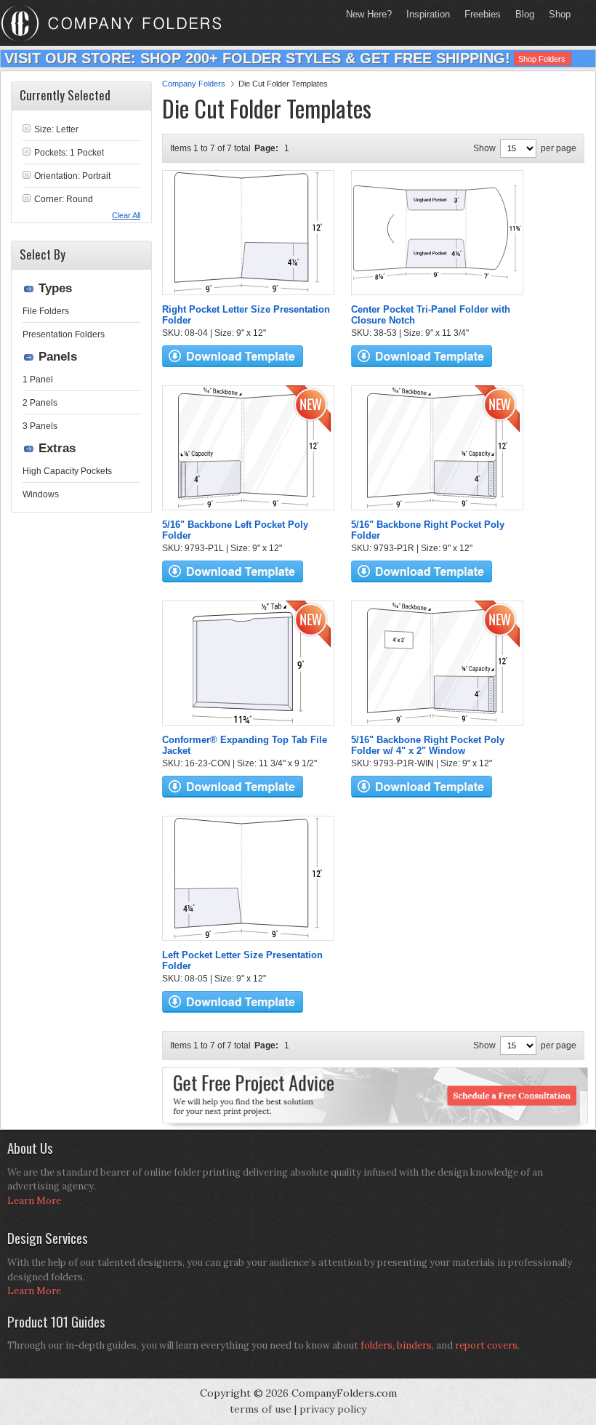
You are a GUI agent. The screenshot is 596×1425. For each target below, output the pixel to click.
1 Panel (38, 379)
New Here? (369, 14)
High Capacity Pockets (67, 471)
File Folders (46, 311)
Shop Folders (541, 59)
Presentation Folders (64, 334)
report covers (486, 1345)
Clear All (126, 215)
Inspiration (428, 14)
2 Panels (40, 403)
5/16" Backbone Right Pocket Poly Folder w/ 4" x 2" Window (427, 745)
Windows (41, 494)
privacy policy (332, 1409)
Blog (524, 14)
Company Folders (193, 83)
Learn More (34, 1201)
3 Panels (40, 426)
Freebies (479, 14)
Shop (556, 14)
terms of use (260, 1409)
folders (376, 1345)
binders (414, 1345)
